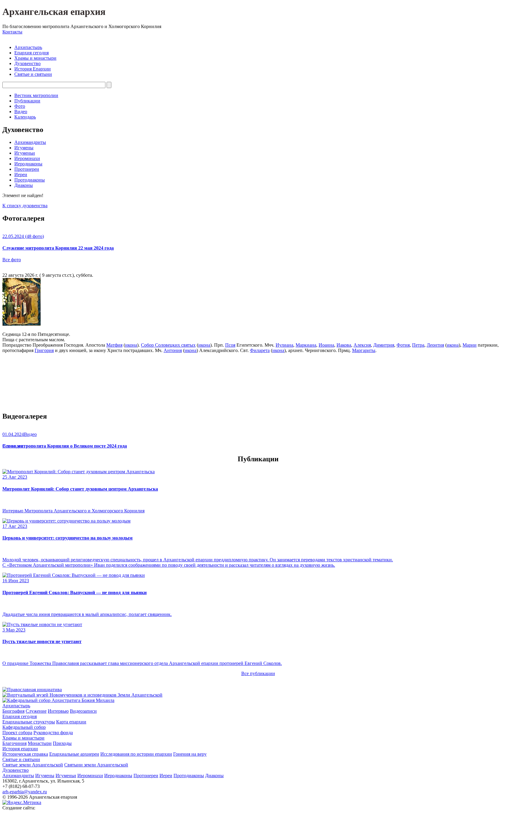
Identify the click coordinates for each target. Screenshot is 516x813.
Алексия (362, 345)
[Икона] (21, 324)
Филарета (260, 350)
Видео (20, 111)
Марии (470, 345)
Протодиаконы (29, 179)
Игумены (23, 147)
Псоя (230, 345)
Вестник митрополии (36, 95)
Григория (44, 350)
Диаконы (23, 185)
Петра (418, 345)
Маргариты (363, 350)
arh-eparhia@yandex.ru (24, 791)
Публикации (27, 100)
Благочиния (14, 743)
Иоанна (326, 345)
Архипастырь (28, 47)
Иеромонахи (27, 158)
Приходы (62, 743)
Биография (13, 711)
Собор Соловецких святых (168, 345)
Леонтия (435, 345)
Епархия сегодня (31, 52)
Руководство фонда (53, 732)
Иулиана (284, 345)
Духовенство (27, 63)
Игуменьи (24, 153)
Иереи (20, 174)
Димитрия (383, 345)
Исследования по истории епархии (136, 754)
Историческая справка (25, 754)
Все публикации (258, 673)
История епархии (20, 748)
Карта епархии (71, 721)
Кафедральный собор (24, 727)
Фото (19, 106)
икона (131, 345)
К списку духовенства (24, 205)
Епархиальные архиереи (74, 754)
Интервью (58, 711)
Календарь (25, 116)
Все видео (12, 445)
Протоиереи (26, 169)
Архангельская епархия (53, 11)
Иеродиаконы (28, 163)
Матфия (114, 345)
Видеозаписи (83, 711)
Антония (173, 350)
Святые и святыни (33, 74)
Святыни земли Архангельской (96, 764)
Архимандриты (30, 142)
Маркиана (306, 345)
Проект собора (17, 732)
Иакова (344, 345)
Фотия (403, 345)
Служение (36, 711)
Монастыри (40, 743)
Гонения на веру (190, 754)
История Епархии (32, 68)
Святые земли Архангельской (32, 764)
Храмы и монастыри (35, 58)
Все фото (11, 259)
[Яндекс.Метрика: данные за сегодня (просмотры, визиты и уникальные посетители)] (21, 802)
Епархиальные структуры (28, 721)
